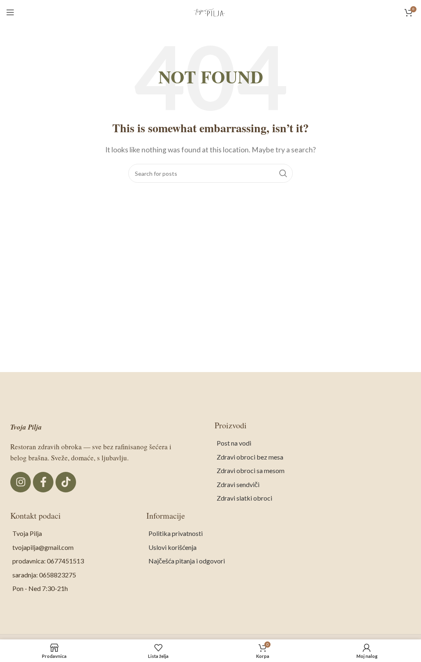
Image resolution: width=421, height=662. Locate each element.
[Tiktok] (66, 482)
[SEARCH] (283, 173)
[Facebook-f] (43, 482)
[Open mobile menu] (10, 12)
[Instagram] (20, 482)
